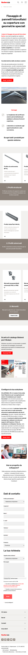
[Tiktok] (14, 640)
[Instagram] (5, 640)
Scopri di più (14, 315)
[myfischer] (22, 2)
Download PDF (7, 353)
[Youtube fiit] (11, 640)
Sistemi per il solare (7, 6)
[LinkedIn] (8, 640)
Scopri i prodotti (7, 80)
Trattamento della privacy (8, 652)
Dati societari (6, 650)
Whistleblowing (13, 650)
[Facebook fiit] (2, 640)
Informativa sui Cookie (21, 652)
